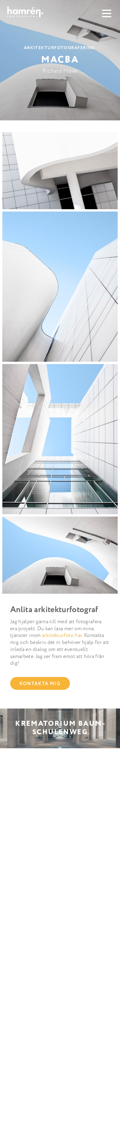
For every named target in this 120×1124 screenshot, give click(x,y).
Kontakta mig (40, 683)
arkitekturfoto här (62, 635)
